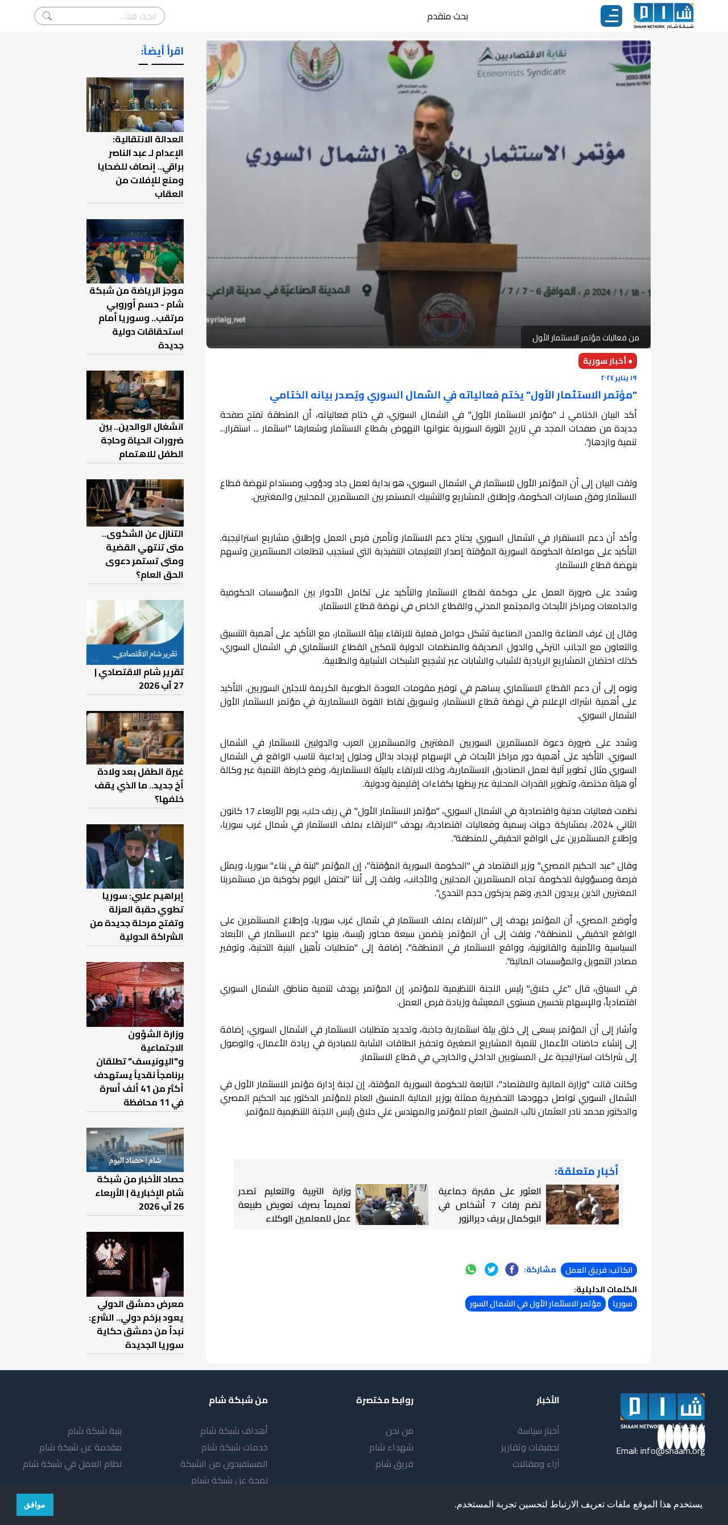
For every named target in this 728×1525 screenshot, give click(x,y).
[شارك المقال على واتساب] (471, 1269)
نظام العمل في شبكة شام (72, 1463)
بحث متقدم (447, 15)
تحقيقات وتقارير (530, 1447)
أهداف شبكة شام (234, 1430)
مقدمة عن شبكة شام (80, 1447)
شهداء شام (391, 1447)
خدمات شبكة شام (234, 1447)
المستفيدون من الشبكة (224, 1463)
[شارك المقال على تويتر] (491, 1269)
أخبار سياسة (539, 1430)
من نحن (399, 1430)
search (47, 16)
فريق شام (394, 1463)
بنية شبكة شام (95, 1430)
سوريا (622, 1303)
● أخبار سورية (607, 360)
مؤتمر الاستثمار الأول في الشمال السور (535, 1303)
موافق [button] (35, 1504)
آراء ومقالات (536, 1463)
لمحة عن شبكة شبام (229, 1480)
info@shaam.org (672, 1450)
